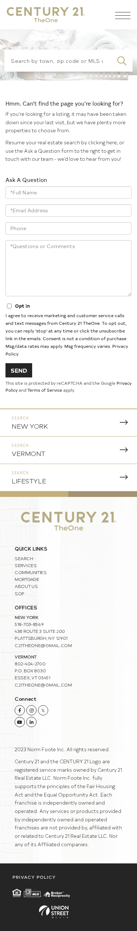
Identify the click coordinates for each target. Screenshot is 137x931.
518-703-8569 (29, 624)
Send (19, 370)
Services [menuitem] (26, 565)
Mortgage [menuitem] (27, 579)
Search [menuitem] (24, 558)
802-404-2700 (30, 663)
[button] (122, 61)
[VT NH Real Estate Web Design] (68, 911)
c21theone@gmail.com (43, 645)
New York (30, 425)
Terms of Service (44, 390)
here (111, 142)
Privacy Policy (34, 877)
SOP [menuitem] (19, 593)
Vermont (28, 453)
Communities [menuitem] (31, 572)
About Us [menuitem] (26, 586)
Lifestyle (29, 480)
